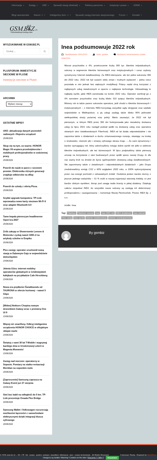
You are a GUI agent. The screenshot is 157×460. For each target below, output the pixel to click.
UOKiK (136, 5)
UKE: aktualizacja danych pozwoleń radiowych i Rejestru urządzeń (22, 132)
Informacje (17, 5)
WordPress (152, 455)
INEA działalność (124, 213)
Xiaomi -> (38, 15)
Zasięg (32, 5)
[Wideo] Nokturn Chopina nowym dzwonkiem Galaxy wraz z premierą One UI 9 (24, 309)
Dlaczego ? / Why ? (96, 458)
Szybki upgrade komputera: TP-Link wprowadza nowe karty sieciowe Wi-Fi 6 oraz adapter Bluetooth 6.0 (24, 201)
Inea (97, 213)
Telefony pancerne (94, 5)
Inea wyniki (79, 218)
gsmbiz (105, 54)
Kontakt (136, 15)
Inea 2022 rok (107, 213)
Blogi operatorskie (20, 15)
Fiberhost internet (86, 213)
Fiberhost (71, 213)
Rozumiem (112, 458)
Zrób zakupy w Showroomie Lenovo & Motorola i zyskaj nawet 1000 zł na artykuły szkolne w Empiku (23, 235)
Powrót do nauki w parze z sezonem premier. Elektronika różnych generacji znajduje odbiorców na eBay (23, 171)
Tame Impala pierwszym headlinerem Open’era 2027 (22, 218)
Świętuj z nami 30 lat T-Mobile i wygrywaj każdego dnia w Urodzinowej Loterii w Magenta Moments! (25, 346)
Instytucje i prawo (118, 5)
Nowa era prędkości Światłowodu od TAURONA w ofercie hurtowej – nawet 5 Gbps (24, 290)
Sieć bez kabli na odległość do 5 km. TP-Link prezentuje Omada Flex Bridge (24, 396)
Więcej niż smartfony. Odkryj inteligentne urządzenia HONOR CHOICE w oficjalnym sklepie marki (25, 327)
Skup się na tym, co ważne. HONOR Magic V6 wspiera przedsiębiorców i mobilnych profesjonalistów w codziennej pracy (25, 150)
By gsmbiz (96, 233)
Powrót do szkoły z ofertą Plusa (20, 186)
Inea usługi (67, 218)
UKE (44, 5)
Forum (122, 15)
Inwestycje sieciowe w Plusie (19, 79)
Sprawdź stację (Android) (66, 5)
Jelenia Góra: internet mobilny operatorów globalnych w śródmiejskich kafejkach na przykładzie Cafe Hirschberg (25, 272)
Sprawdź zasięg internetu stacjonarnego (94, 15)
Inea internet (139, 213)
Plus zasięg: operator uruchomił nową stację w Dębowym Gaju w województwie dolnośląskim (25, 253)
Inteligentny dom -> (59, 15)
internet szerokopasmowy (120, 218)
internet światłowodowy (96, 218)
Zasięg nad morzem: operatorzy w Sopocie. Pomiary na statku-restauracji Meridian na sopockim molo (23, 364)
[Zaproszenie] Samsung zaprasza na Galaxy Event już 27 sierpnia (22, 381)
